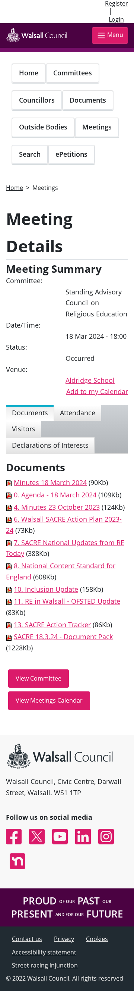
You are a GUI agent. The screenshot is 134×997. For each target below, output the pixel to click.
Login (116, 19)
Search (30, 154)
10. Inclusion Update (46, 589)
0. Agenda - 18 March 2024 (55, 494)
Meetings (97, 126)
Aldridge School (90, 380)
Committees (72, 72)
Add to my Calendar (97, 391)
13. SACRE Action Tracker (52, 624)
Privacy (64, 939)
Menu (115, 35)
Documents (88, 100)
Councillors (37, 100)
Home (28, 72)
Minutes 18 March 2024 (50, 482)
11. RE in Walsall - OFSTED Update (67, 601)
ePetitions (71, 154)
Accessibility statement (44, 952)
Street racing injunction (45, 965)
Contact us (27, 939)
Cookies (97, 939)
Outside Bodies (43, 126)
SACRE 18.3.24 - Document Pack (63, 636)
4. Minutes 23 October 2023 (57, 507)
